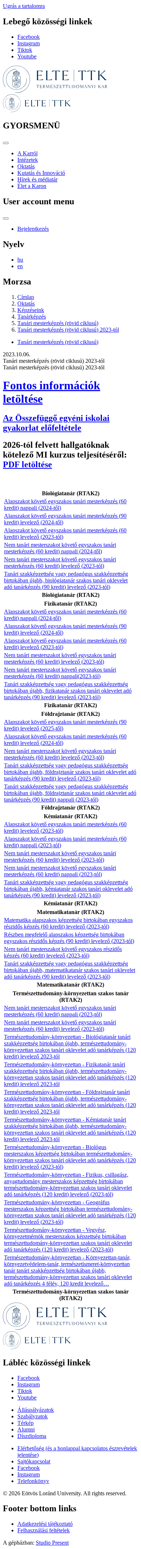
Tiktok (24, 50)
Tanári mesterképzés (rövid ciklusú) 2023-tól (68, 330)
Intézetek (27, 160)
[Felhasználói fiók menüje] (6, 218)
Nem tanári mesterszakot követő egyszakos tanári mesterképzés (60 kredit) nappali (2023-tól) (60, 871)
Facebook (28, 37)
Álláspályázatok (35, 1410)
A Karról (27, 153)
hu (20, 260)
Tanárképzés (31, 317)
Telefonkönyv (33, 1481)
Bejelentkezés (33, 229)
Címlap (25, 297)
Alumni (26, 1429)
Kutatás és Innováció (41, 173)
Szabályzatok (32, 1416)
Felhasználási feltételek (43, 1530)
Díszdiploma (31, 1436)
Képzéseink (30, 310)
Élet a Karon (31, 186)
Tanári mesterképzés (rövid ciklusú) (57, 323)
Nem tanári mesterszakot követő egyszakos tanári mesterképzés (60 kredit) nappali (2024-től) (60, 548)
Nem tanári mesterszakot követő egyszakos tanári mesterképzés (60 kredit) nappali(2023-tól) (60, 673)
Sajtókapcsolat (33, 1461)
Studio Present (52, 1543)
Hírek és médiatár (37, 179)
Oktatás (26, 166)
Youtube (27, 56)
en (20, 266)
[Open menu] (6, 143)
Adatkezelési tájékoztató (45, 1524)
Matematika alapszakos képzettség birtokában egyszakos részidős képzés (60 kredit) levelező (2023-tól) (68, 923)
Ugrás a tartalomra (24, 6)
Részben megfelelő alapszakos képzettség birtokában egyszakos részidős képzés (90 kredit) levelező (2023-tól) (69, 937)
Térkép (25, 1423)
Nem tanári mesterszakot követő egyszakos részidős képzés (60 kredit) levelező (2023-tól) (63, 952)
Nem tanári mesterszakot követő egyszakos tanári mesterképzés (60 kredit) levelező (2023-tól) (60, 562)
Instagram (28, 43)
